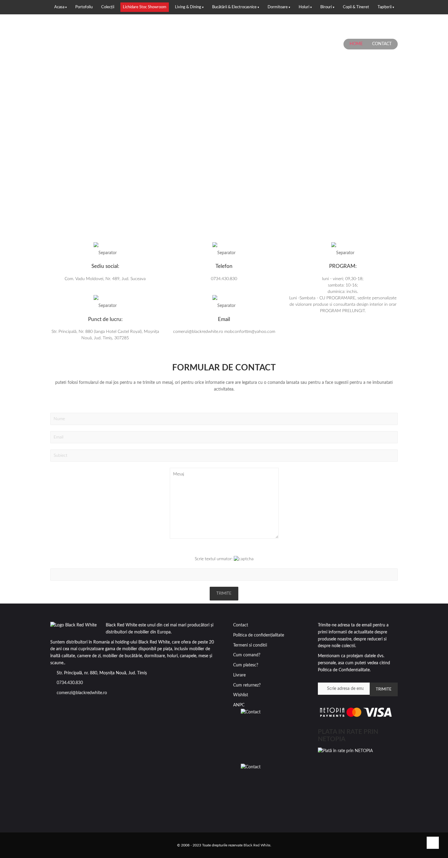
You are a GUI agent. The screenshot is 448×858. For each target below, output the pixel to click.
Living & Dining (188, 7)
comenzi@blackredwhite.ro (82, 693)
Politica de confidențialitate (258, 635)
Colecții (107, 7)
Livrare (239, 675)
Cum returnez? (247, 685)
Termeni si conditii (250, 645)
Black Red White (257, 845)
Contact (240, 625)
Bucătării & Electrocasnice (234, 7)
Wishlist (240, 695)
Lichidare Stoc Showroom (144, 7)
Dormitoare (278, 7)
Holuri (304, 7)
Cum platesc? (245, 665)
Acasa (59, 7)
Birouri (326, 7)
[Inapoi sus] (433, 843)
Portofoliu (84, 7)
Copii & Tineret (356, 7)
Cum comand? (246, 655)
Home (356, 44)
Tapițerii (385, 7)
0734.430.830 (70, 683)
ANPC (238, 705)
